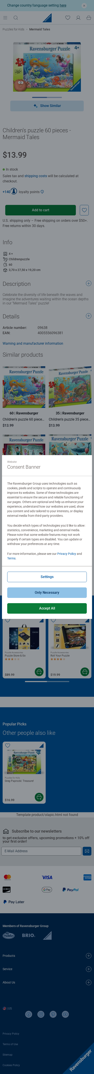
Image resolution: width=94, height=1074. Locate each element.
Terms (11, 558)
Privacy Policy (66, 553)
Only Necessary (47, 592)
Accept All (47, 608)
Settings (47, 577)
